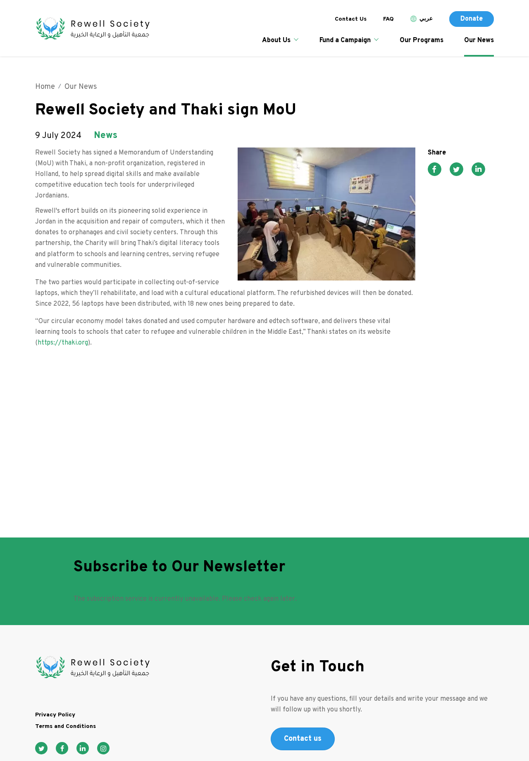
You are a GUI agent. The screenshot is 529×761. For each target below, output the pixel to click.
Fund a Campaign (345, 40)
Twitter (41, 748)
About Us (276, 40)
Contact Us (351, 19)
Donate (471, 19)
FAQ (388, 19)
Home (45, 87)
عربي (426, 18)
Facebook (62, 748)
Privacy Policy (55, 714)
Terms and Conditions (65, 726)
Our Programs (421, 40)
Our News (479, 40)
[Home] (92, 29)
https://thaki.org (63, 343)
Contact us (303, 739)
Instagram (103, 748)
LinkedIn (82, 748)
